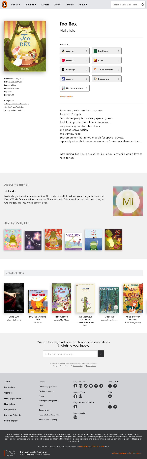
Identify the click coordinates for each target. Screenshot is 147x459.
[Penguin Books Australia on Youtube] (91, 386)
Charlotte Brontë (14, 319)
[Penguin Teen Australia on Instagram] (80, 396)
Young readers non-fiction (14, 110)
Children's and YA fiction (14, 107)
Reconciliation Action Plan (49, 414)
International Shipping (48, 419)
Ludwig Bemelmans (109, 319)
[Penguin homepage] (4, 4)
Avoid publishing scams (48, 400)
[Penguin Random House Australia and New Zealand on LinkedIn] (96, 386)
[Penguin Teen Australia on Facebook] (75, 396)
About (7, 381)
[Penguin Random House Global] (12, 452)
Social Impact (11, 420)
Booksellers (9, 387)
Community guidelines (48, 386)
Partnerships (10, 409)
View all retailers (66, 96)
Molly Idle (67, 30)
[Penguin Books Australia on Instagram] (80, 386)
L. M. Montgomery (133, 322)
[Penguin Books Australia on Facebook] (75, 386)
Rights (41, 396)
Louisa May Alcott (61, 319)
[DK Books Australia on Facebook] (110, 407)
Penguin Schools (12, 415)
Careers (42, 381)
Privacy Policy (91, 365)
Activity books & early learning (16, 103)
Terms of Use (78, 365)
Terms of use (44, 410)
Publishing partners (46, 391)
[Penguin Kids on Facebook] (110, 386)
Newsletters (9, 404)
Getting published (13, 398)
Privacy (41, 405)
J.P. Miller (38, 322)
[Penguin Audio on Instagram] (75, 417)
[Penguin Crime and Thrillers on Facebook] (75, 407)
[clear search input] (143, 5)
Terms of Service (98, 446)
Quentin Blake (82, 322)
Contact (8, 393)
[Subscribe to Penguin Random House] (101, 353)
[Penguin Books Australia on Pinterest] (86, 386)
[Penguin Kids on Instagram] (115, 386)
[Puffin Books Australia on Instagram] (110, 396)
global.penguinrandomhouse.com (127, 452)
